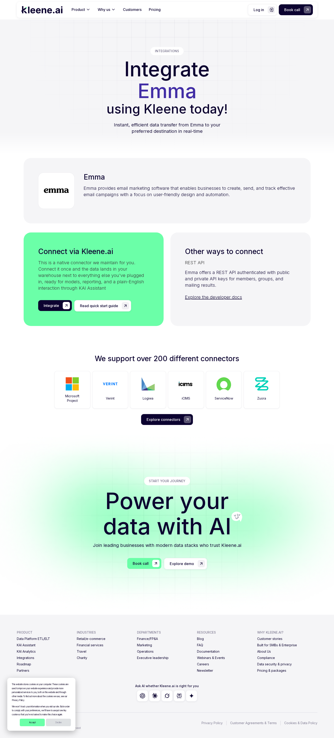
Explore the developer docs (213, 297)
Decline (58, 722)
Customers (132, 9)
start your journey (167, 481)
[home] (41, 9)
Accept (32, 722)
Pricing (155, 9)
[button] (81, 10)
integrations (167, 51)
